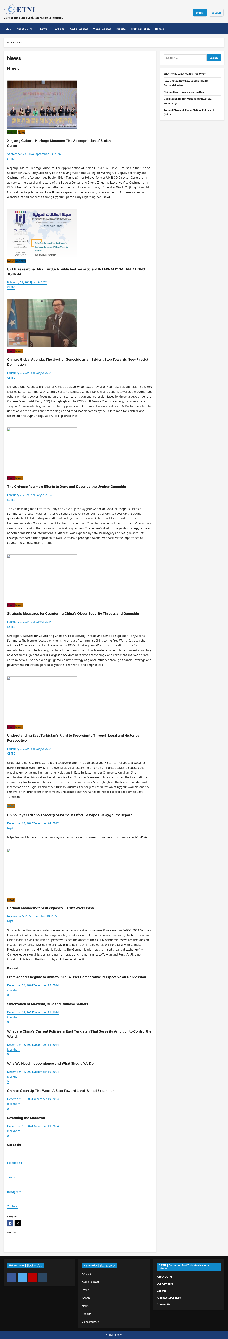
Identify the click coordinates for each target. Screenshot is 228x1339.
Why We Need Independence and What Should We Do (50, 1063)
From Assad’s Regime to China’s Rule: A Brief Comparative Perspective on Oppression (76, 977)
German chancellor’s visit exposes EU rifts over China (50, 908)
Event (11, 351)
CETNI (11, 159)
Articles (59, 28)
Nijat (10, 828)
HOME (7, 28)
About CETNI (24, 28)
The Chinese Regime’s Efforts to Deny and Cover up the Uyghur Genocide (66, 487)
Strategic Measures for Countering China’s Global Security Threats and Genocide (73, 613)
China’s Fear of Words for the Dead (184, 91)
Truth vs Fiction (140, 28)
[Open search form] (219, 28)
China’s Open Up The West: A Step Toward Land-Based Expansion (61, 1091)
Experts (161, 1290)
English (199, 12)
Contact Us (163, 1304)
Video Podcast (102, 28)
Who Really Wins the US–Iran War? (185, 73)
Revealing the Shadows (26, 1118)
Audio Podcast (79, 28)
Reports (121, 28)
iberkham (13, 990)
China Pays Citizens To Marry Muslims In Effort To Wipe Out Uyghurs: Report (69, 815)
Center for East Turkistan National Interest (33, 17)
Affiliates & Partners (169, 1297)
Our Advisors (165, 1283)
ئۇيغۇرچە (216, 12)
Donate (159, 28)
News (43, 28)
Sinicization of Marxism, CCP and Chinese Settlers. (48, 1004)
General (86, 1298)
